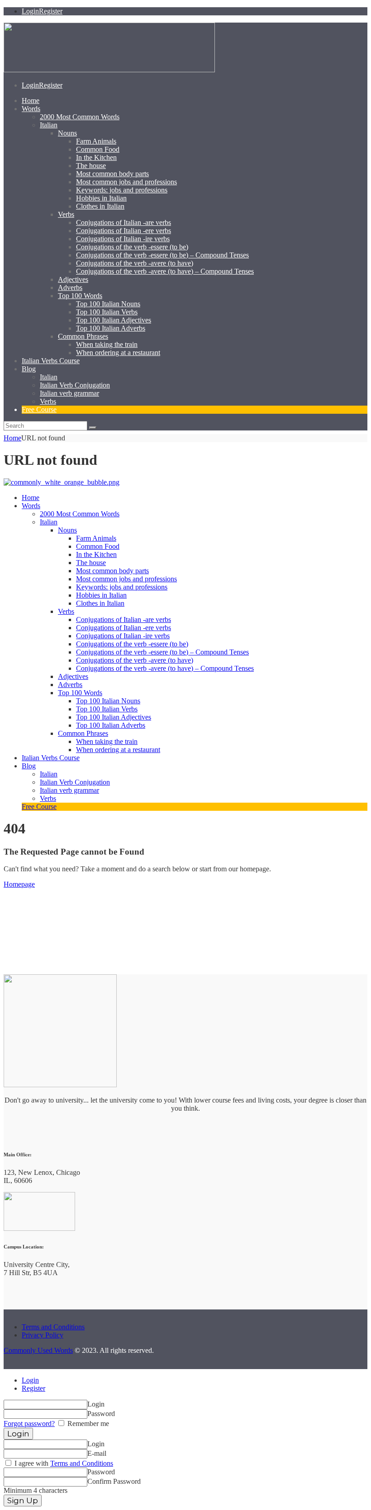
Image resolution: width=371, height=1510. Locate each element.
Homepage (19, 884)
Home (12, 438)
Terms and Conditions (53, 1327)
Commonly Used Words (38, 1350)
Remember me (87, 1423)
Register (33, 1388)
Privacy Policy (42, 1335)
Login (30, 1380)
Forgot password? (29, 1423)
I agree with (63, 1463)
